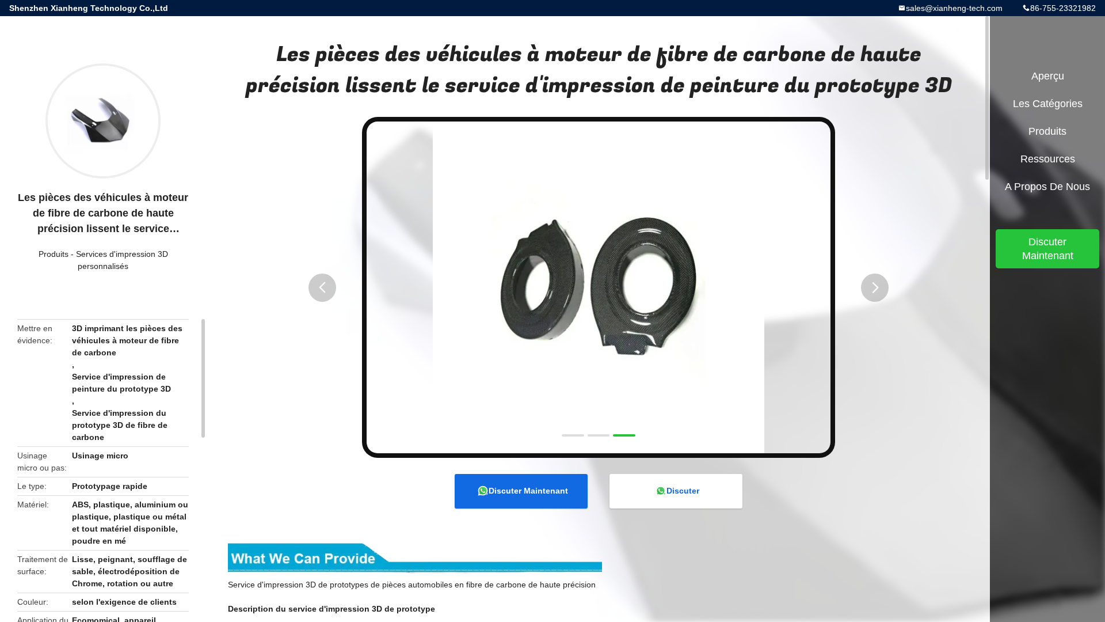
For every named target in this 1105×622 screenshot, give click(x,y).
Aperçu (1047, 76)
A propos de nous (1047, 186)
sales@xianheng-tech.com (954, 8)
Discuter (682, 490)
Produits (53, 254)
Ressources (1047, 159)
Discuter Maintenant (528, 490)
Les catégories (1048, 103)
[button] (322, 288)
